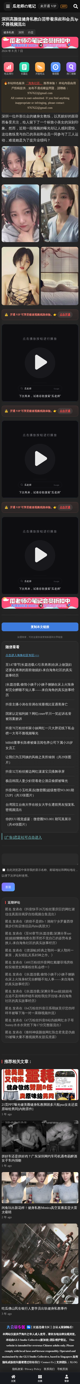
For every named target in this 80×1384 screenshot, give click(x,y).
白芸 (30, 32)
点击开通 (65, 314)
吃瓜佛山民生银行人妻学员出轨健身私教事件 (34, 1308)
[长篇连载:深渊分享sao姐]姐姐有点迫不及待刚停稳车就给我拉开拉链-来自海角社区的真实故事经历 (38, 996)
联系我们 (49, 1369)
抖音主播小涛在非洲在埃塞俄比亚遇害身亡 (37, 704)
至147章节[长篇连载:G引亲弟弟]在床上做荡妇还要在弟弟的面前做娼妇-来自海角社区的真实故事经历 (39, 670)
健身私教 (8, 32)
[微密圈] (55, 69)
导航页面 (62, 1369)
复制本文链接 (40, 627)
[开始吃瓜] (40, 69)
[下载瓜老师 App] (63, 6)
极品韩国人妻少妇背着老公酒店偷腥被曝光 (37, 781)
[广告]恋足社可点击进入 (23, 837)
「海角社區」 (34, 83)
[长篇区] (24, 69)
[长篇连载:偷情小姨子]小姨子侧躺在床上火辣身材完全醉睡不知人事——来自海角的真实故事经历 (40, 690)
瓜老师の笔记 (24, 6)
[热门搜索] (71, 69)
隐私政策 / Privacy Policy (26, 1369)
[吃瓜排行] (9, 69)
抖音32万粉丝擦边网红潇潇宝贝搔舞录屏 (35, 771)
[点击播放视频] (40, 362)
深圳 (21, 32)
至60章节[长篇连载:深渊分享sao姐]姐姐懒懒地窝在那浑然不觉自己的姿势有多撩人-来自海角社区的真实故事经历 (38, 938)
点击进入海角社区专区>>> (22, 655)
